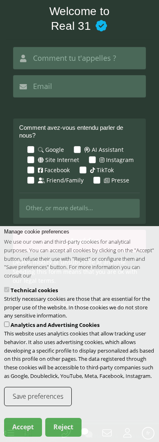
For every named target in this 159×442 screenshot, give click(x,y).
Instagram (119, 159)
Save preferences (38, 396)
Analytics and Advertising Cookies (55, 325)
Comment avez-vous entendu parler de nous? (71, 131)
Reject (63, 426)
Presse (119, 180)
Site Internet (61, 159)
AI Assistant (107, 149)
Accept (23, 426)
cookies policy (49, 275)
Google (54, 149)
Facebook (56, 170)
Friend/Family (64, 180)
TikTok (104, 170)
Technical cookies (34, 290)
